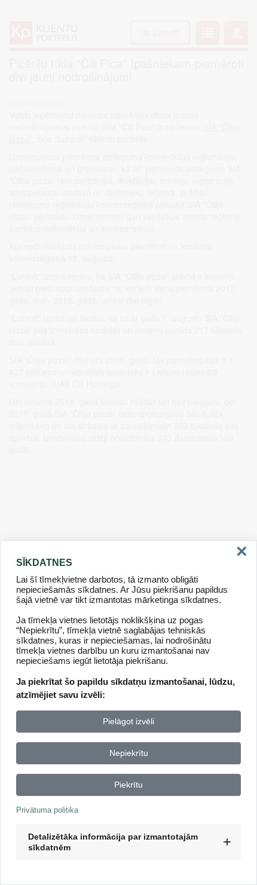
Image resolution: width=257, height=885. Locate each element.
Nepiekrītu (128, 753)
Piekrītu (128, 784)
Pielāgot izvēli (128, 721)
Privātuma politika (47, 810)
